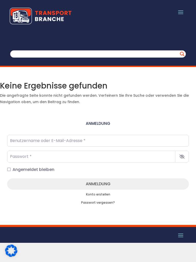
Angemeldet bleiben (33, 169)
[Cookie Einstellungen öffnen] (11, 255)
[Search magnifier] (182, 54)
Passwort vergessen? (98, 203)
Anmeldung (98, 184)
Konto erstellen (98, 194)
